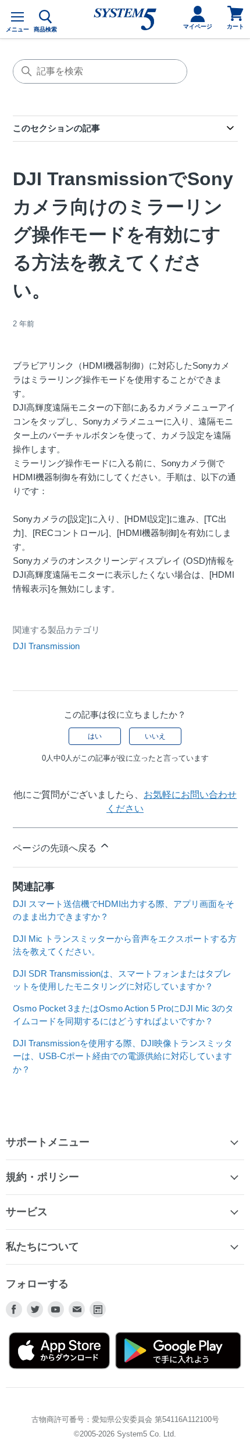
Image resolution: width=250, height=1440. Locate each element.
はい (95, 736)
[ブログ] (98, 1309)
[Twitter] (35, 1309)
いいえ (155, 736)
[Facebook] (14, 1309)
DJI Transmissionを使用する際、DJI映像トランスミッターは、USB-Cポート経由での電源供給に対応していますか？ (123, 1056)
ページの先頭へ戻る (56, 848)
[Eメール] (77, 1309)
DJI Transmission (46, 646)
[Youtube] (56, 1309)
